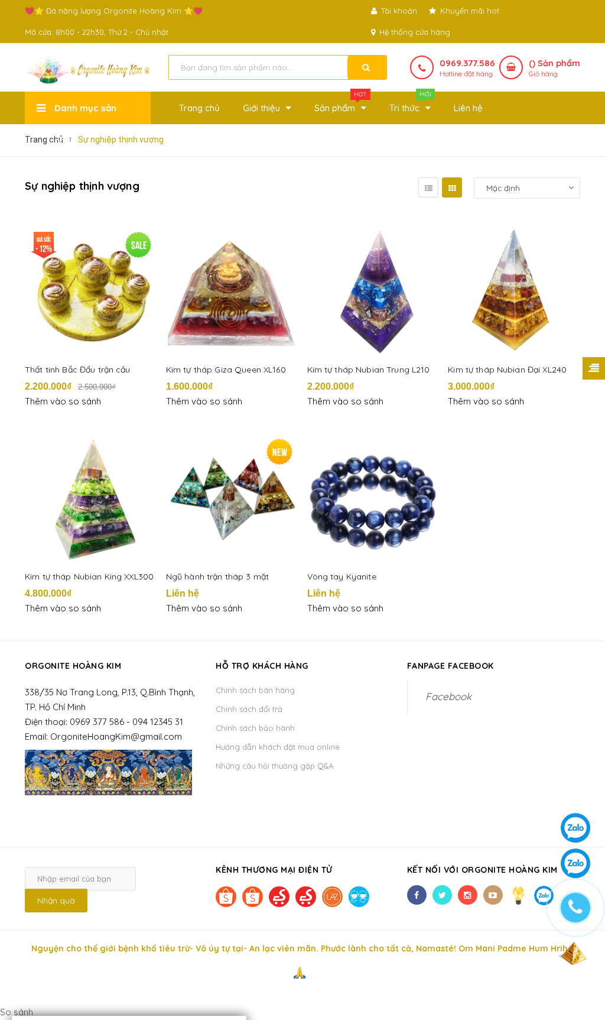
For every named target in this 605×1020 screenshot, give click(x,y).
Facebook (448, 696)
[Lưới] (452, 187)
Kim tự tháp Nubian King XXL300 (89, 576)
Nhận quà (56, 900)
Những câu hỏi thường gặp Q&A (274, 765)
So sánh (16, 1012)
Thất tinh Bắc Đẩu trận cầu (78, 369)
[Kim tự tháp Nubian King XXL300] (91, 497)
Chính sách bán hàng (255, 690)
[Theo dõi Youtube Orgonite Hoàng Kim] (493, 895)
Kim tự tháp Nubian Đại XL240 (507, 369)
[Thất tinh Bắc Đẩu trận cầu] (91, 290)
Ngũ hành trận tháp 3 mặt (217, 576)
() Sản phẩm (554, 68)
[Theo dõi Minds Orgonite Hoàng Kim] (518, 895)
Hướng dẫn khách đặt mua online (278, 747)
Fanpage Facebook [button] (450, 665)
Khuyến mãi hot (468, 10)
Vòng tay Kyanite (341, 576)
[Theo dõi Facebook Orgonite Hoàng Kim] (417, 895)
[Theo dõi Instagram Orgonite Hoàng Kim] (467, 895)
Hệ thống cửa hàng (413, 32)
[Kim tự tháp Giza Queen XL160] (232, 290)
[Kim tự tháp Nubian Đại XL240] (514, 290)
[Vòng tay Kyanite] (373, 497)
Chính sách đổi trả (249, 709)
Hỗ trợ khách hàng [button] (262, 665)
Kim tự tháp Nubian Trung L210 (368, 369)
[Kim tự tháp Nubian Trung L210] (373, 290)
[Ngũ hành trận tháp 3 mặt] (232, 497)
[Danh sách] (428, 187)
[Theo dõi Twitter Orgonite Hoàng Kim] (442, 895)
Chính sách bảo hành (255, 728)
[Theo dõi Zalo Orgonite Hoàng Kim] (544, 895)
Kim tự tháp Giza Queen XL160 (226, 369)
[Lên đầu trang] (572, 952)
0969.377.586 (467, 63)
